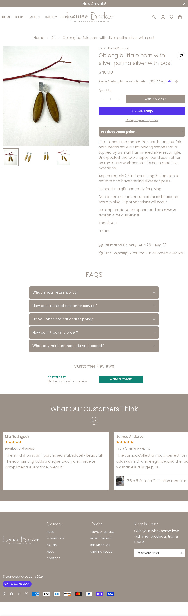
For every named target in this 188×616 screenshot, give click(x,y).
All (53, 37)
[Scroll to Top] (181, 596)
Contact (53, 558)
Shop (19, 17)
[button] (180, 17)
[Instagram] (18, 593)
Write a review (120, 379)
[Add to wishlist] (181, 56)
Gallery (51, 17)
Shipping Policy (101, 552)
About (35, 17)
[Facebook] (11, 593)
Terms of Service (102, 532)
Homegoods (55, 538)
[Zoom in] (81, 54)
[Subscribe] (181, 553)
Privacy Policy (101, 538)
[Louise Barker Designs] (94, 17)
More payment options (142, 120)
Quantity (105, 90)
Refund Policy (100, 545)
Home (38, 37)
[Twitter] (26, 593)
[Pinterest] (4, 593)
